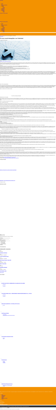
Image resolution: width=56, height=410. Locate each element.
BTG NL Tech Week (3, 263)
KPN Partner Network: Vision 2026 (5, 260)
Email (0, 239)
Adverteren (3, 396)
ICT (2, 4)
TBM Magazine (3, 395)
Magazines (3, 10)
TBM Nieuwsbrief (3, 241)
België (4, 7)
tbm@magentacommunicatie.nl (3, 404)
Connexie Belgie (3, 242)
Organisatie (1, 240)
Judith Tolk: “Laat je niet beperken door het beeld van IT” (7, 180)
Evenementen (3, 9)
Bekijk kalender (2, 272)
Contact (2, 397)
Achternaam (1, 238)
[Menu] (0, 22)
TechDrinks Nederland (3, 252)
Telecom (3, 5)
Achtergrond (3, 8)
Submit (8, 407)
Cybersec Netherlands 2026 (4, 256)
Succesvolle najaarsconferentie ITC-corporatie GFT (9, 157)
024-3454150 (1, 403)
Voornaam (1, 237)
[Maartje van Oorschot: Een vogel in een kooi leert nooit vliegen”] (7, 168)
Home (2, 3)
